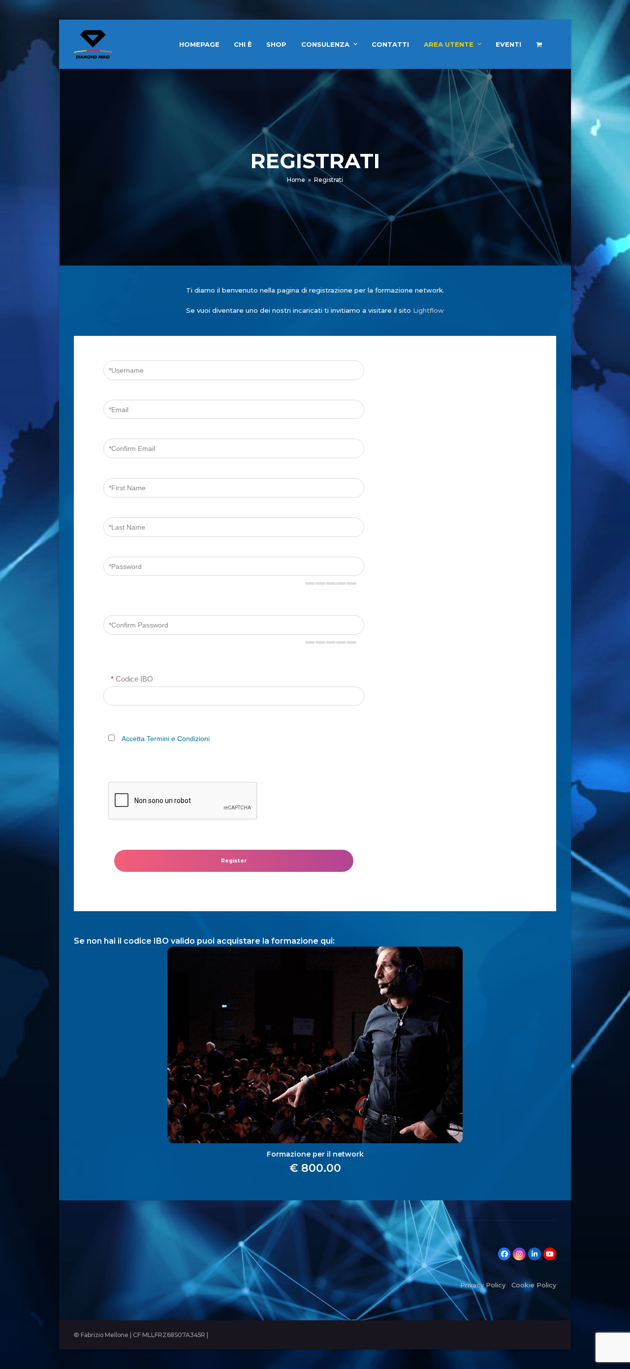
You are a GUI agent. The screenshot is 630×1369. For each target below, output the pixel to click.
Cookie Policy (533, 1285)
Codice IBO (132, 679)
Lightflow (428, 310)
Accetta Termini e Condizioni (166, 739)
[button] (539, 44)
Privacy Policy (482, 1285)
